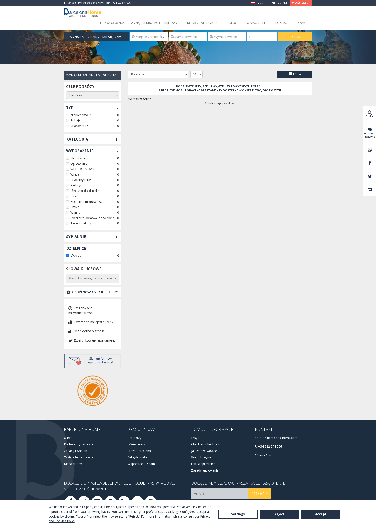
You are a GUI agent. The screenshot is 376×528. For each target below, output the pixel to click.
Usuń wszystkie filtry (95, 291)
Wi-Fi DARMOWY (82, 169)
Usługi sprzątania (203, 464)
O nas (68, 438)
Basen (74, 196)
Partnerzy (134, 438)
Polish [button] (260, 2)
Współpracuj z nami (142, 464)
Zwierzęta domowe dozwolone (92, 218)
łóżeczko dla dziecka (84, 191)
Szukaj (295, 36)
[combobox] (149, 36)
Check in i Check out (205, 444)
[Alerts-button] (92, 361)
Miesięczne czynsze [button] (203, 23)
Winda (74, 174)
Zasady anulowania (204, 470)
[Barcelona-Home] (83, 9)
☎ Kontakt (279, 2)
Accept (320, 514)
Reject (279, 514)
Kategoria (77, 139)
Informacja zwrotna (370, 135)
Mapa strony (73, 464)
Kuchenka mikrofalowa (86, 201)
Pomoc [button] (281, 23)
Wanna (75, 212)
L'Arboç (75, 255)
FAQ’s (195, 438)
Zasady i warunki (75, 451)
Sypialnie (76, 236)
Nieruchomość (80, 115)
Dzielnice (76, 248)
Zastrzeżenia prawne (78, 457)
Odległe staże (137, 457)
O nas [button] (301, 23)
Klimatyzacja (79, 158)
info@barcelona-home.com (277, 438)
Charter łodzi (79, 126)
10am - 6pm (263, 455)
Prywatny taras (81, 180)
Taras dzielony (80, 223)
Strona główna (111, 23)
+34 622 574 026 (269, 446)
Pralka (74, 207)
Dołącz (259, 494)
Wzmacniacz (136, 444)
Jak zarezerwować (204, 451)
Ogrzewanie (78, 163)
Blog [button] (233, 23)
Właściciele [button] (300, 2)
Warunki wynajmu (203, 457)
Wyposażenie (79, 150)
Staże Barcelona (139, 451)
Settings (238, 514)
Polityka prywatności (78, 444)
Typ (69, 107)
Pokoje (75, 120)
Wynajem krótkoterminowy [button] (154, 23)
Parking (75, 185)
